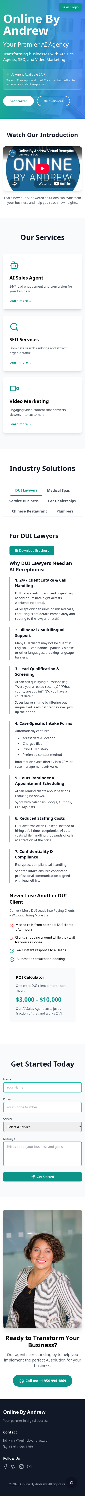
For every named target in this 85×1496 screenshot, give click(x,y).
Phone (7, 1099)
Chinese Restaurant (29, 511)
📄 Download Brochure (31, 550)
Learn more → (20, 300)
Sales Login (70, 7)
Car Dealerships (62, 500)
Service (8, 1119)
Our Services (53, 101)
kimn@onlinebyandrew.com (29, 1440)
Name (7, 1079)
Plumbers (65, 511)
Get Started (18, 101)
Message (9, 1139)
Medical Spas (58, 490)
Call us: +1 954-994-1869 (46, 1380)
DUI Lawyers (26, 490)
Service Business (24, 500)
